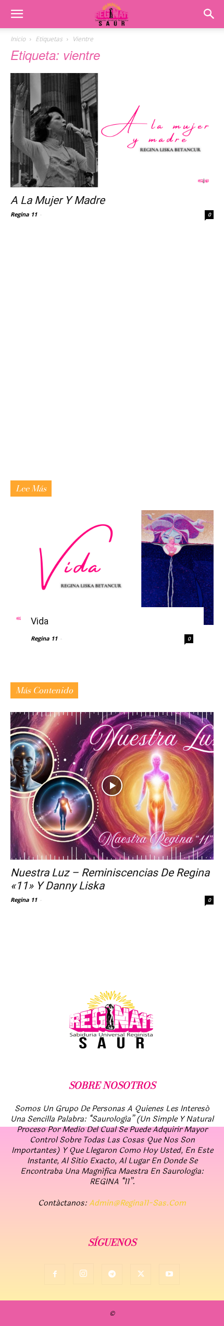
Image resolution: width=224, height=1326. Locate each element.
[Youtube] (169, 1274)
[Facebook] (54, 1274)
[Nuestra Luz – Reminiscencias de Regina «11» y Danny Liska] (112, 786)
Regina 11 (23, 214)
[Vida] (112, 567)
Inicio (18, 38)
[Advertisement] (112, 363)
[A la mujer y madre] (112, 130)
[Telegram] (112, 1274)
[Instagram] (83, 1273)
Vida (39, 621)
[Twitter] (140, 1274)
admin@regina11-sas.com (137, 1203)
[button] (16, 14)
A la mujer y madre (57, 200)
